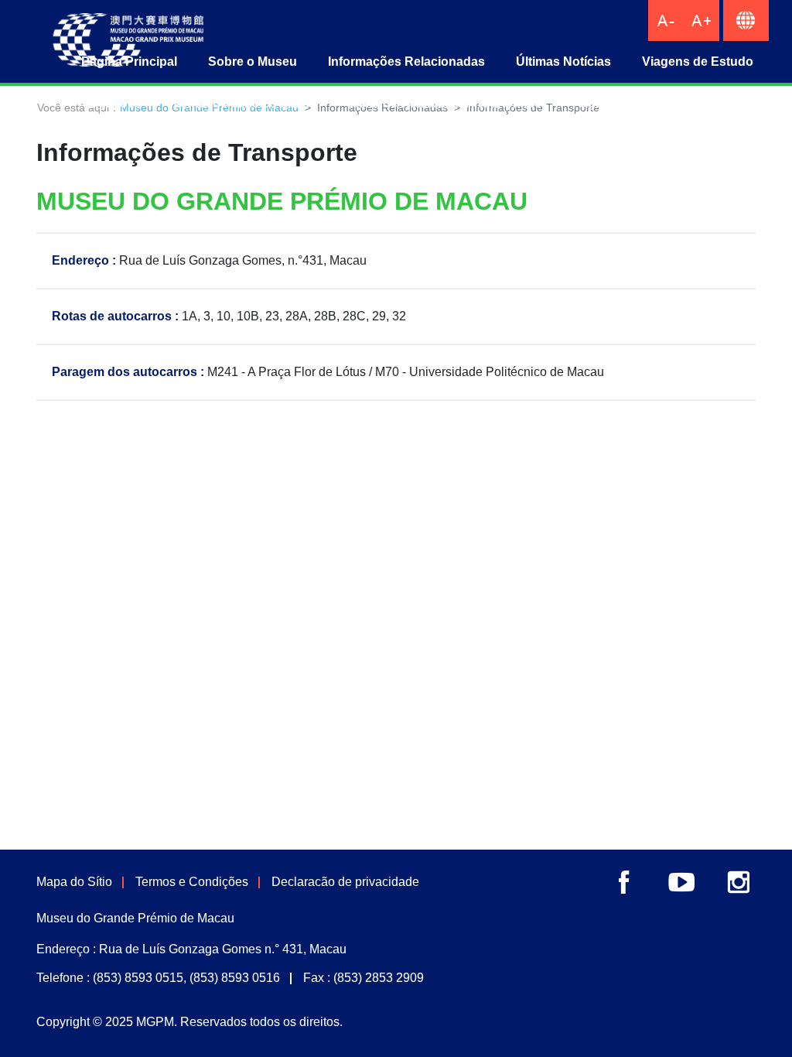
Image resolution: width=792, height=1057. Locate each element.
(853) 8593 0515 (138, 977)
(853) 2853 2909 (378, 977)
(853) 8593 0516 (234, 977)
